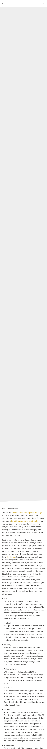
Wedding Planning (16, 252)
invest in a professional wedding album (25, 521)
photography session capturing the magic (27, 513)
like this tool (11, 557)
